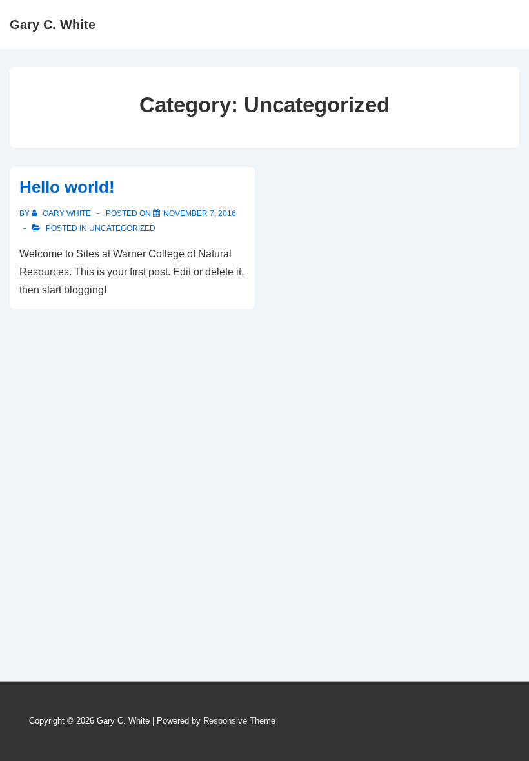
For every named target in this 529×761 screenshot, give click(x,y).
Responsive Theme (239, 721)
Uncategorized (122, 228)
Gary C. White (52, 24)
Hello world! (67, 187)
